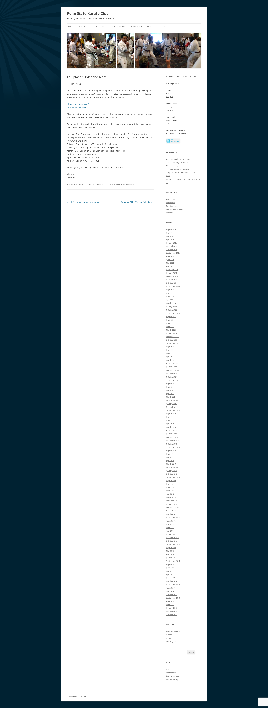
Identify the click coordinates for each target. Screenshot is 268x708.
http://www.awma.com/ (78, 104)
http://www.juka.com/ (77, 107)
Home (69, 26)
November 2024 (172, 279)
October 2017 (171, 514)
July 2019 (169, 454)
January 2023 (171, 333)
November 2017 (172, 511)
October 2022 (171, 340)
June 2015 (170, 567)
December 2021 (172, 370)
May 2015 (170, 571)
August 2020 (171, 413)
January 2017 (171, 534)
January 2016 (171, 557)
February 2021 (172, 400)
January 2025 (171, 273)
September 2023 (173, 313)
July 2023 (169, 320)
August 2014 (171, 588)
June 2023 (170, 323)
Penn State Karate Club (88, 13)
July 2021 (169, 387)
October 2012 (171, 614)
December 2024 (172, 276)
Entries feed (171, 672)
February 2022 (172, 363)
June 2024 (170, 296)
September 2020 (173, 410)
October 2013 (171, 594)
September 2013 (173, 598)
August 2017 (171, 521)
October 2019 (171, 444)
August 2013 (171, 601)
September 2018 (173, 477)
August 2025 (171, 256)
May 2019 (170, 457)
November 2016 (172, 537)
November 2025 (172, 246)
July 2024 (169, 293)
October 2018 (171, 474)
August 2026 (171, 229)
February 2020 (172, 430)
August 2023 (171, 316)
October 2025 (171, 249)
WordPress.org (172, 679)
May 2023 (170, 326)
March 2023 (171, 330)
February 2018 (172, 500)
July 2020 (169, 417)
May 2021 (170, 390)
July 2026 (169, 233)
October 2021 (171, 377)
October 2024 (171, 283)
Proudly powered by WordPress (79, 696)
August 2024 (171, 289)
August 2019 (171, 450)
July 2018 (169, 484)
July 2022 (169, 350)
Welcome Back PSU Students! (178, 159)
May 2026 (170, 236)
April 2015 (170, 574)
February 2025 (172, 269)
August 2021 (171, 383)
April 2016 (170, 554)
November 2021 (172, 373)
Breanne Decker (127, 184)
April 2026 (170, 239)
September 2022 (173, 343)
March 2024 (171, 303)
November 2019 (172, 440)
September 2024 (173, 286)
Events (169, 634)
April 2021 (170, 393)
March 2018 (171, 497)
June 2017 (170, 524)
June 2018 (170, 487)
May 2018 (170, 490)
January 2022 (171, 367)
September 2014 (173, 584)
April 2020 (170, 423)
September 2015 (173, 561)
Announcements (94, 184)
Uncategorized (172, 641)
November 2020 (172, 407)
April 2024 (170, 300)
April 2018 (170, 494)
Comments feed (172, 676)
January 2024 (171, 306)
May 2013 (170, 604)
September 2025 (173, 253)
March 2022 (171, 360)
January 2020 (171, 434)
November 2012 (172, 611)
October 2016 (171, 541)
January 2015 (171, 578)
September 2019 (173, 447)
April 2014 (170, 591)
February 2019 (172, 467)
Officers (161, 26)
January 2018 (171, 504)
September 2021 (173, 380)
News (168, 638)
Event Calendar (118, 26)
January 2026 (171, 243)
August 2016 (171, 547)
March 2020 (171, 427)
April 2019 (170, 460)
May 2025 (170, 263)
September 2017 (173, 517)
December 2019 (172, 437)
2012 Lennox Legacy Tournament (83, 202)
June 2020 (170, 420)
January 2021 (171, 403)
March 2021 (171, 397)
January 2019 (171, 470)
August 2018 (171, 480)
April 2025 (170, 266)
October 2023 (171, 310)
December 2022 (172, 336)
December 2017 (172, 507)
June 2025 (170, 259)
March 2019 (171, 464)
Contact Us (99, 26)
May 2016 (170, 551)
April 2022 (170, 356)
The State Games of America (177, 169)
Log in (168, 669)
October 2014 (171, 581)
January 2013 (171, 608)
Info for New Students (141, 26)
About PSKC (83, 26)
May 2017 (170, 527)
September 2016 (173, 544)
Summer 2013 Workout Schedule (137, 202)
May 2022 (170, 353)
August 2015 (171, 564)
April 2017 (170, 531)
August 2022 (171, 346)
